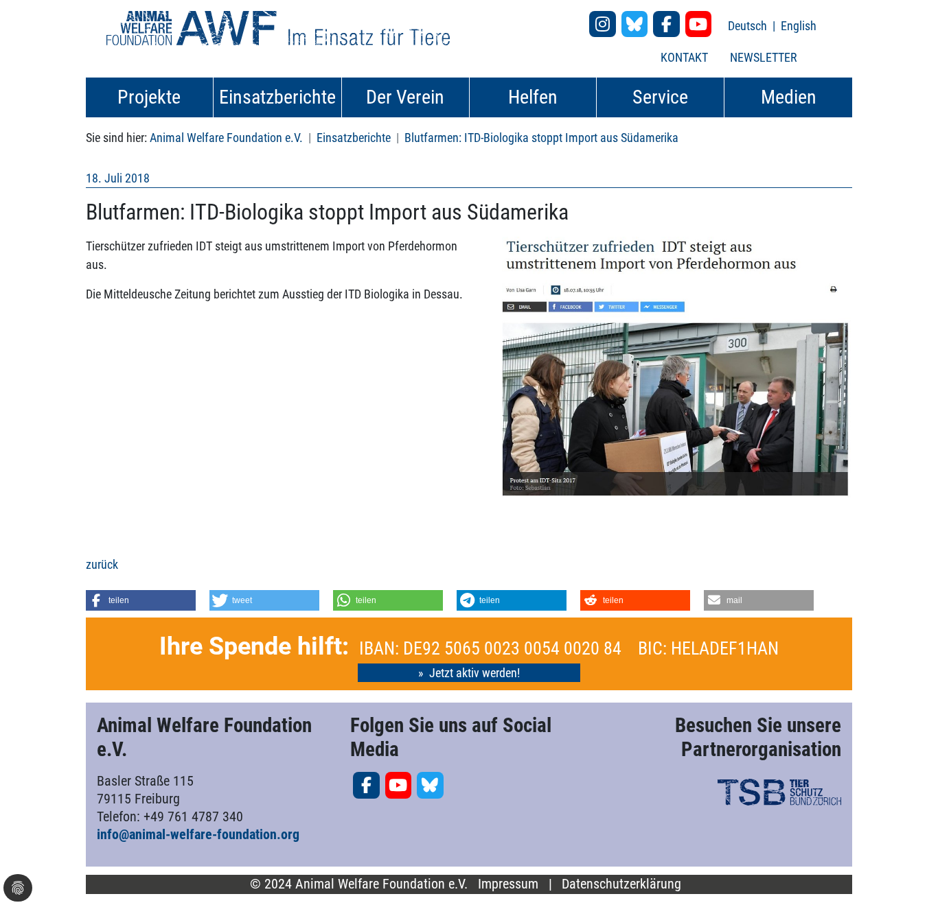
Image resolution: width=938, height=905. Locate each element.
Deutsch (749, 26)
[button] (141, 600)
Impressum (508, 884)
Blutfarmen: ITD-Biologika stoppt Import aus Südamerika (541, 137)
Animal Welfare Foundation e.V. (226, 137)
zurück (102, 564)
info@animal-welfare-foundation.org (198, 834)
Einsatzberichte (354, 137)
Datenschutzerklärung (621, 884)
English (798, 26)
